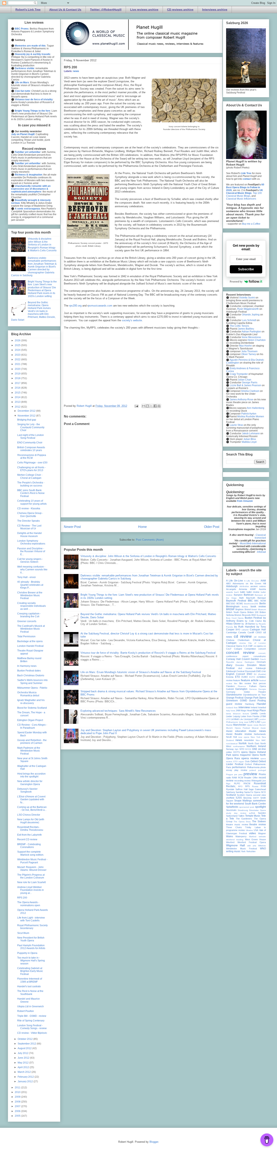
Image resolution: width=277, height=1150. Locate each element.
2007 (18, 1106)
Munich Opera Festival (238, 728)
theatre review (257, 824)
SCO (263, 792)
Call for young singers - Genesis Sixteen (30, 560)
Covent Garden (250, 659)
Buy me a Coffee (251, 223)
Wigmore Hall (235, 845)
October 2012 (25, 1039)
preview (250, 774)
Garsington (241, 689)
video (252, 833)
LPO (251, 722)
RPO (240, 786)
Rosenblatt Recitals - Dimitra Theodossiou (30, 828)
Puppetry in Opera (27, 953)
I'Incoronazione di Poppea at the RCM (31, 456)
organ (241, 761)
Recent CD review (27, 839)
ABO (228, 583)
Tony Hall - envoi (26, 577)
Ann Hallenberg (255, 408)
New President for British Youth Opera (30, 939)
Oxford (254, 761)
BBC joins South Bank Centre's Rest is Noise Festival (31, 493)
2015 (18, 392)
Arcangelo (231, 589)
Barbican (249, 594)
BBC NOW (260, 600)
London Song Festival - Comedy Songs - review (32, 1027)
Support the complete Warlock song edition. (30, 853)
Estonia (229, 677)
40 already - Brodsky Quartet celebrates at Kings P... (30, 584)
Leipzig (236, 716)
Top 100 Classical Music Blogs (244, 194)
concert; (262, 653)
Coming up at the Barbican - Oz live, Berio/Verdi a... (32, 808)
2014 (18, 397)
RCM (240, 777)
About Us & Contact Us (65, 9)
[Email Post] (136, 405)
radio (228, 777)
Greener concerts (26, 621)
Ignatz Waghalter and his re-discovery (31, 701)
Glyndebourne (234, 694)
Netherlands (260, 734)
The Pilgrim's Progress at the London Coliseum (31, 876)
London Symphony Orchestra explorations (31, 542)
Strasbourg (243, 810)
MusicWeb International (253, 543)
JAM (238, 710)
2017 (18, 383)
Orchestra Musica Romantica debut (28, 694)
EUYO (252, 677)
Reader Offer (251, 777)
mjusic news (252, 725)
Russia (255, 786)
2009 (18, 1096)
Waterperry (241, 836)
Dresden (239, 665)
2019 (18, 373)
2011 (18, 1087)
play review (240, 770)
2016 (18, 387)
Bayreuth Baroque (256, 598)
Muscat (255, 728)
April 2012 (24, 1067)
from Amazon (245, 501)
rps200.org (75, 305)
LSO (257, 722)
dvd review (245, 668)
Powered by (236, 281)
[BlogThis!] (147, 406)
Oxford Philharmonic (255, 764)
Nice (258, 740)
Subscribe (246, 269)
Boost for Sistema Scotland (32, 707)
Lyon (263, 722)
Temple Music (253, 815)
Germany (230, 692)
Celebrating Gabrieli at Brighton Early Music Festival (30, 971)
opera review (250, 758)
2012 (18, 406)
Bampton (238, 595)
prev (240, 774)
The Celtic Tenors (239, 325)
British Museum (258, 609)
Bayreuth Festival (236, 600)
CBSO (259, 632)
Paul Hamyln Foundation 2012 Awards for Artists (31, 947)
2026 (18, 340)
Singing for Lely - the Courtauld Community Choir (30, 427)
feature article (250, 680)
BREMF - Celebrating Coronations (29, 846)
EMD (258, 671)
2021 (18, 364)
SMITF (256, 798)
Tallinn (241, 816)
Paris (228, 767)
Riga (228, 783)
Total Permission (26, 636)
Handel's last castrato (29, 986)
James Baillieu (246, 328)
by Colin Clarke (253, 621)
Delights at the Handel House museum (29, 534)
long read (243, 722)
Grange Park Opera (255, 697)
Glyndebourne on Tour (254, 694)
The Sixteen (259, 821)
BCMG (239, 603)
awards (229, 592)
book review (258, 606)
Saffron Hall (241, 789)
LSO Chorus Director (28, 814)
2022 (18, 359)
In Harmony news (27, 666)
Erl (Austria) (260, 674)
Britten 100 (253, 612)
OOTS (236, 752)
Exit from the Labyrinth (29, 834)
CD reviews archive (180, 9)
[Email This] (144, 406)
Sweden (262, 813)
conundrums (259, 656)
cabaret (245, 630)
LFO (228, 719)
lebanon (237, 713)
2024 (18, 350)
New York (255, 737)
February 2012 (26, 1076)
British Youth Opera (236, 612)
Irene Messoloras (251, 337)
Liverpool (248, 719)
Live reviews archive (144, 9)
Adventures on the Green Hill (249, 583)
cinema (242, 643)
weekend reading (234, 839)
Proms (262, 774)
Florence (242, 686)
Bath (241, 598)
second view (259, 795)
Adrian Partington (251, 331)
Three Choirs (234, 827)
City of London (257, 643)
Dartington (249, 662)
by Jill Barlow (248, 624)
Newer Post (72, 526)
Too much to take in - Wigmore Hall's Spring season (31, 960)
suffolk (252, 813)
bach (236, 592)
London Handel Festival (30, 646)
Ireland (254, 707)
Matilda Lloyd (249, 442)
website (262, 836)
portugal (262, 770)
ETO (237, 676)
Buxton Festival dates (29, 670)
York (243, 851)
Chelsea (230, 640)
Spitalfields (232, 806)
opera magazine (241, 755)
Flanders (230, 686)
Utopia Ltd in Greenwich (30, 1006)
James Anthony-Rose (241, 399)
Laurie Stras (236, 425)
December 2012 (27, 410)
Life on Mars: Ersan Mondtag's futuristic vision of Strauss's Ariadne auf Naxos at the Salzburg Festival (141, 672)
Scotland (231, 795)
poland (252, 770)
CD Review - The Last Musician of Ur (29, 527)
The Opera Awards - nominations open (28, 904)
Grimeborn (232, 700)
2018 (18, 378)
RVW (263, 786)
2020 (18, 369)
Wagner (262, 833)
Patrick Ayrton (248, 413)
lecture (246, 713)
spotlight (260, 806)
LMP (255, 719)
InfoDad (261, 552)
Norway (230, 749)
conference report (237, 656)
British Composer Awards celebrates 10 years (31, 449)
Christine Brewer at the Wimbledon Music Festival (29, 595)
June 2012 (24, 1057)
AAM (263, 580)
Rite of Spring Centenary (30, 1020)
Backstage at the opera (30, 641)
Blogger (153, 1141)
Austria (262, 589)
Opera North (259, 755)
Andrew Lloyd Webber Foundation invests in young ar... (30, 890)
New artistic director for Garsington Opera (29, 782)
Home (142, 526)
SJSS (239, 797)
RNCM (247, 783)
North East (253, 743)
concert (262, 649)
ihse (236, 707)
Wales (229, 836)
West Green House (255, 839)
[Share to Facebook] (155, 406)
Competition (250, 649)
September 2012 (27, 1043)
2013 (18, 402)
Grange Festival (235, 697)
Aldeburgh (232, 586)
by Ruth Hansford (244, 626)
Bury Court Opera (235, 618)
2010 (18, 1092)
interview (244, 707)
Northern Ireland (256, 746)
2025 (18, 345)
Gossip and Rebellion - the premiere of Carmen (32, 741)
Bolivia (245, 607)
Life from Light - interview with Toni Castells (31, 919)
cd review (243, 636)
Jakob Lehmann (251, 433)
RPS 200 (22, 897)
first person (259, 683)
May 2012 (23, 1062)
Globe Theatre (255, 692)
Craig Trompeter (239, 374)
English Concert (235, 674)
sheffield (230, 798)
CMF (250, 646)
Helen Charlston (257, 340)
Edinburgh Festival (235, 671)
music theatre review (239, 734)
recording (239, 780)
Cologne (238, 649)
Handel (261, 703)
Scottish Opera (244, 795)
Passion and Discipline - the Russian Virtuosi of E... (31, 551)
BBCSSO (230, 603)
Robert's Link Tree (28, 9)
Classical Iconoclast (260, 536)
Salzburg (230, 792)
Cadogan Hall (258, 629)
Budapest (261, 615)
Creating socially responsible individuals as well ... (31, 606)
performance (239, 767)
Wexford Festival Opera (251, 842)
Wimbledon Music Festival (241, 848)
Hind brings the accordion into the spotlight (31, 775)
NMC (263, 740)
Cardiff (251, 632)
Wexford (230, 842)
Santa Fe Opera (252, 792)
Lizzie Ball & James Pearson (245, 385)
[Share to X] (151, 406)
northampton (239, 746)
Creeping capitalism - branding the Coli (29, 615)
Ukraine (249, 830)
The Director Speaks (28, 520)
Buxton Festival (253, 617)
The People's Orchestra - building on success (30, 484)
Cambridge (231, 632)
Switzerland (231, 816)
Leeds (254, 713)
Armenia (243, 589)
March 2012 (24, 1072)
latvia (228, 713)
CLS (245, 646)
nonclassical (231, 743)
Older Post (211, 526)
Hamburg (249, 704)
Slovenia (247, 798)
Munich (262, 725)
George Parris (249, 382)
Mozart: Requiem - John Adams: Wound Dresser (31, 868)
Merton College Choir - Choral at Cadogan (29, 476)
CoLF (229, 649)
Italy (228, 710)
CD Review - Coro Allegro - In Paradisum (32, 726)
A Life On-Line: (251, 581)
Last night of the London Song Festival (30, 436)
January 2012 (25, 1081)
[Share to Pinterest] (159, 406)
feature (236, 680)
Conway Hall (233, 659)
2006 (18, 1111)
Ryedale (230, 789)
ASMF (253, 589)
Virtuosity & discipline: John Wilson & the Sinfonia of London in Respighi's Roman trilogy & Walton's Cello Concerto (148, 556)
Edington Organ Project (30, 720)
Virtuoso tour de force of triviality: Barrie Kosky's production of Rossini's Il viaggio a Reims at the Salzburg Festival (148, 652)
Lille (241, 719)
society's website (132, 320)
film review (245, 683)
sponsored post (246, 807)
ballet (242, 592)
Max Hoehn (245, 345)
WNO (263, 848)
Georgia (262, 689)
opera (244, 752)
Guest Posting (257, 700)
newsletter (249, 740)
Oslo (247, 761)
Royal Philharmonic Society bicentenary (32, 927)
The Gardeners (244, 818)
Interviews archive (214, 9)
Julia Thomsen (249, 351)
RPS (247, 786)
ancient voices (258, 586)
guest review (234, 704)
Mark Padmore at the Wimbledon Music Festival (28, 750)
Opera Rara (233, 758)
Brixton (237, 615)
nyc (236, 749)
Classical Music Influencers (241, 198)
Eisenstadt (250, 671)
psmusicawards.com (100, 305)
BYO (238, 629)
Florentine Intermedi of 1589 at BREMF (29, 980)
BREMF (230, 609)
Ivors (233, 710)
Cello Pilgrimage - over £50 (32, 462)
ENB (264, 671)
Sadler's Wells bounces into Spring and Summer (32, 681)
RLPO (237, 783)
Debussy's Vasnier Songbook (27, 790)
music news (257, 730)
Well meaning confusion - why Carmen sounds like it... (32, 569)
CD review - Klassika (28, 508)
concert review (240, 652)
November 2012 (27, 415)
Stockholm (231, 810)
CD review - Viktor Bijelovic (32, 1033)
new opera (243, 737)
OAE (254, 749)
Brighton (239, 609)
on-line (262, 749)
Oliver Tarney (248, 354)
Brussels (246, 615)
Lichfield (235, 719)
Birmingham (232, 606)
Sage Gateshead (257, 789)
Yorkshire (251, 851)
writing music (233, 851)
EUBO (245, 677)
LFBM (263, 716)
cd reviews (260, 637)
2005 (18, 1115)
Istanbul (262, 707)
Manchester (239, 724)
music (263, 728)
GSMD (243, 700)
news (76, 71)
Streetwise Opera (257, 810)
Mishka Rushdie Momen (250, 416)
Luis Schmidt (249, 320)
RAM (234, 777)
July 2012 (23, 1053)
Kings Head (246, 710)
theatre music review (237, 824)
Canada (242, 632)
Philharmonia (253, 767)
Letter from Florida (250, 716)
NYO (241, 749)
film (235, 683)
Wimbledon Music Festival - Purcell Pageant (32, 861)
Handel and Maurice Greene (28, 1000)
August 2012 (25, 1048)
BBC (250, 600)
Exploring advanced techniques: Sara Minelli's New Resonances (118, 710)
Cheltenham (243, 640)
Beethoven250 (251, 603)
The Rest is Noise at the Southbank (30, 992)
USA (256, 830)
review (247, 780)
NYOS (248, 749)
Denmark (261, 662)
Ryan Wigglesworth (248, 309)
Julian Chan (244, 379)
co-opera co (260, 646)
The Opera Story (242, 821)
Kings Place (259, 710)
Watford (252, 836)
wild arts (251, 846)
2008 (18, 1101)
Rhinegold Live (258, 780)
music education (236, 731)
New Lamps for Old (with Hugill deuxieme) (30, 821)
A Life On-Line (234, 580)
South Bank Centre (255, 803)
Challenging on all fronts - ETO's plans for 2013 (31, 469)
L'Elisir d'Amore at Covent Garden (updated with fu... (31, 799)
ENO (249, 674)
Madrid (229, 725)
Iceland (229, 707)
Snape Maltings (243, 800)
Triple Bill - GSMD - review (31, 1016)
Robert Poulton (25, 1011)
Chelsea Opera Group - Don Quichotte (30, 514)
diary (229, 665)
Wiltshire (262, 846)
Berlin (262, 603)
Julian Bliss (249, 439)
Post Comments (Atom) (150, 539)
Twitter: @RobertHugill (105, 9)
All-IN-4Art (244, 586)
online (229, 752)
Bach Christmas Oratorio (30, 675)
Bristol (248, 609)
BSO (253, 615)
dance (239, 662)
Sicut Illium (23, 933)
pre (235, 774)
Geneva (253, 689)
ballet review (253, 592)
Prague (229, 774)
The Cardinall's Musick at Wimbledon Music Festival (31, 629)
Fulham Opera (257, 686)
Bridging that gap (26, 419)
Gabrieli (230, 689)
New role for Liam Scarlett (31, 882)
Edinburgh (261, 668)
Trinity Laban (253, 827)
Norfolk (243, 743)
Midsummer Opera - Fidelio (32, 687)
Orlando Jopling (251, 314)
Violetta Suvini (247, 297)
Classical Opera (234, 646)
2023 (18, 354)
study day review (236, 813)
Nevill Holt (231, 737)
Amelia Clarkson (250, 391)
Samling (239, 792)
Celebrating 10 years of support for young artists (32, 502)
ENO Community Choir (29, 442)
